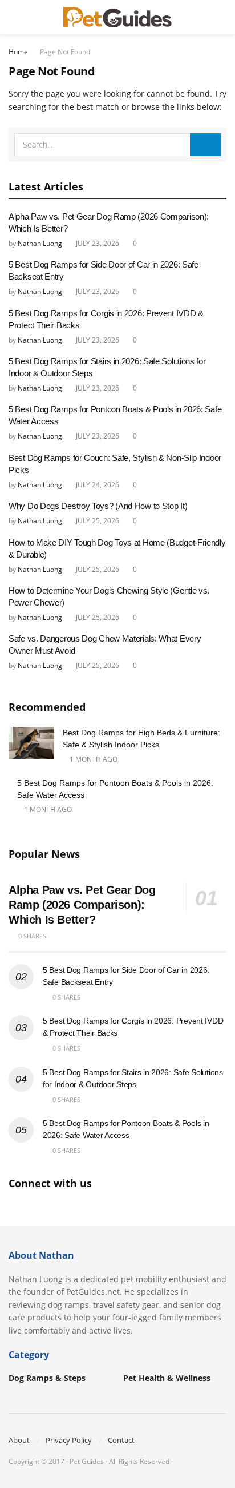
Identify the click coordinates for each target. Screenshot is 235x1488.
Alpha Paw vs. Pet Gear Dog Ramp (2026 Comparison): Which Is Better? (82, 905)
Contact (121, 1440)
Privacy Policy (69, 1440)
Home (18, 52)
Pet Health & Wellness (166, 1377)
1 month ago (93, 759)
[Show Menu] (13, 17)
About (19, 1440)
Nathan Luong (40, 243)
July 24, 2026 (96, 485)
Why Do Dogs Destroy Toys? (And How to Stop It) (98, 506)
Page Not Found (65, 52)
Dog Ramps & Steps (47, 1377)
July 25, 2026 (96, 521)
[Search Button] (221, 17)
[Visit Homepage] (117, 17)
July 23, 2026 (96, 243)
